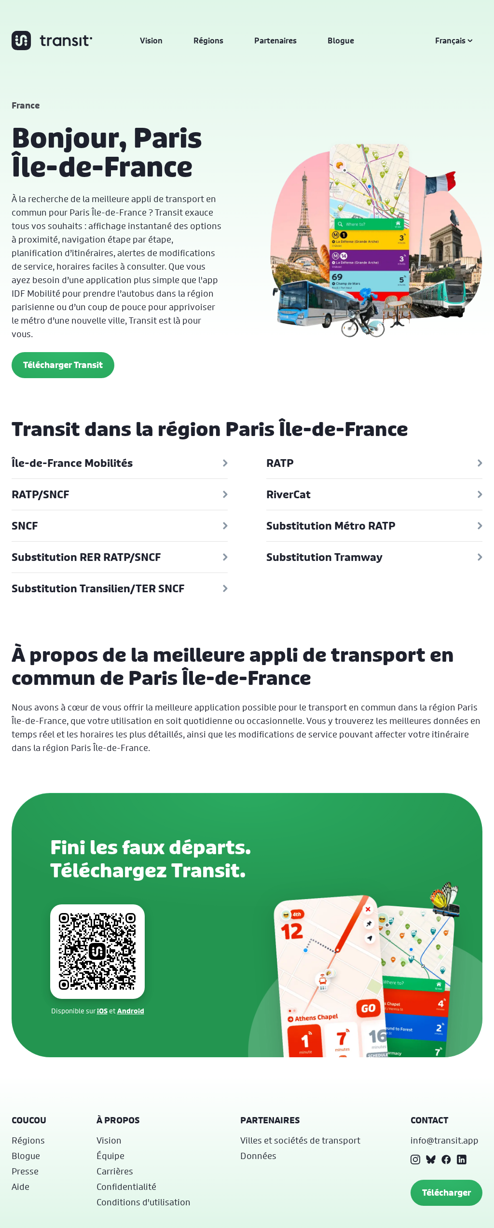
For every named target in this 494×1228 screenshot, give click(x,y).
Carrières (114, 1171)
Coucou (29, 1120)
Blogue (341, 40)
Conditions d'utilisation (143, 1202)
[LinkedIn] (462, 1159)
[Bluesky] (431, 1159)
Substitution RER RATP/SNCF (86, 557)
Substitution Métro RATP (331, 525)
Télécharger (446, 1193)
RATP (280, 463)
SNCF (25, 525)
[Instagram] (415, 1159)
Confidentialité (126, 1186)
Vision (151, 40)
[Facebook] (446, 1159)
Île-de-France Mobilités (72, 463)
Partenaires (275, 40)
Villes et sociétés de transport (300, 1140)
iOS (102, 1010)
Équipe (110, 1155)
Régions (208, 40)
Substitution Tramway (324, 557)
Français (450, 40)
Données (258, 1155)
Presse (25, 1171)
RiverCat (288, 494)
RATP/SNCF (40, 494)
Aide (20, 1186)
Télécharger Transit (63, 365)
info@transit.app (445, 1140)
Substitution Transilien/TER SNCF (98, 588)
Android (130, 1010)
